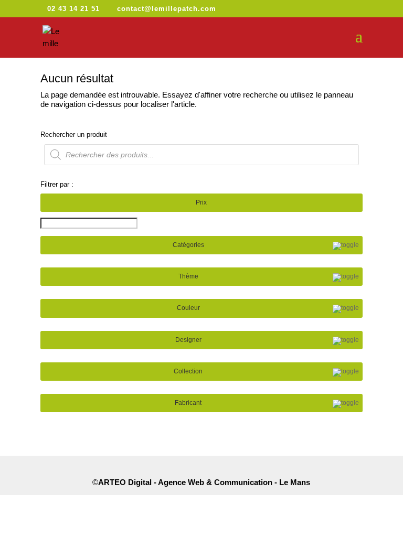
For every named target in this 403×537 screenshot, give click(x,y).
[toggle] (346, 246)
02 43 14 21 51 (73, 9)
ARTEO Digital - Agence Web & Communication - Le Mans (204, 482)
